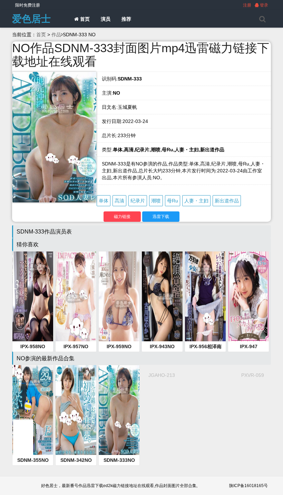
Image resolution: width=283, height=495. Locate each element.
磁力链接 (122, 216)
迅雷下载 (161, 216)
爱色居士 (31, 18)
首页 (84, 19)
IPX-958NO (32, 346)
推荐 (126, 19)
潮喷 (156, 200)
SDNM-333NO (119, 460)
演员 (105, 19)
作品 (56, 34)
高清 (119, 200)
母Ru (172, 200)
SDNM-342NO (76, 460)
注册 (247, 5)
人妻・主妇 (196, 200)
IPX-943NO (162, 346)
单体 (103, 200)
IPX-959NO (119, 346)
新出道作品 (227, 200)
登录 (263, 5)
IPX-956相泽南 (205, 346)
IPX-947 (248, 346)
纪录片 (137, 200)
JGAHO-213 (161, 375)
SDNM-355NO (33, 460)
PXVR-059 (252, 375)
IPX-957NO (76, 346)
